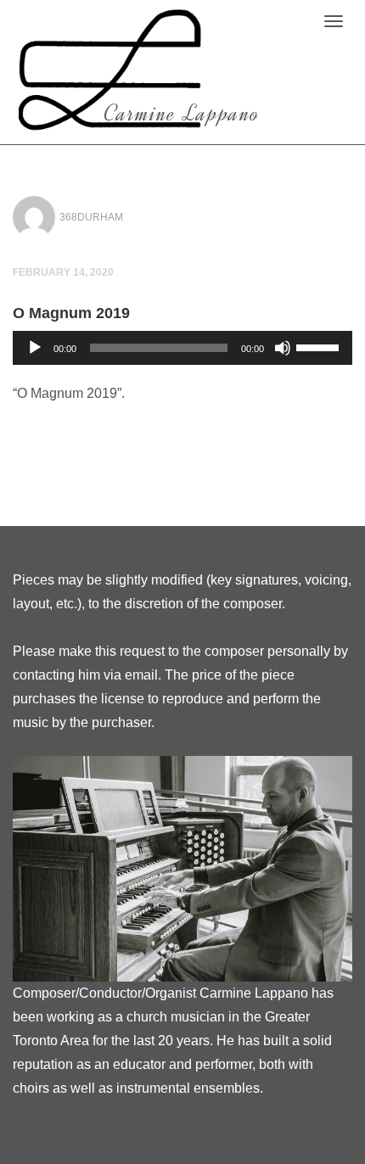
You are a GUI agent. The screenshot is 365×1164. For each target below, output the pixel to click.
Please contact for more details (250, 722)
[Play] (34, 347)
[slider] (320, 346)
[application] (182, 348)
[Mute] (282, 347)
